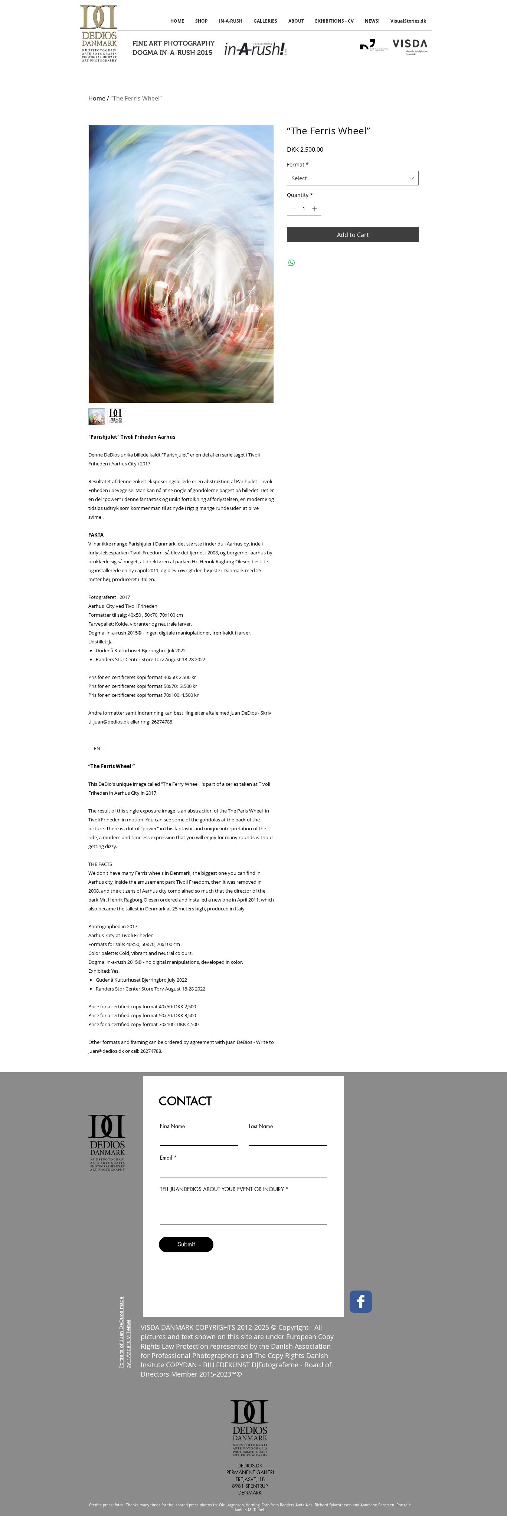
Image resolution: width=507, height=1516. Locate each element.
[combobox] (353, 178)
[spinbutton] (304, 208)
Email (166, 1157)
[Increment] (315, 208)
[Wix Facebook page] (361, 1302)
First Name (172, 1126)
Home (96, 98)
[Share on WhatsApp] (291, 262)
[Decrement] (292, 208)
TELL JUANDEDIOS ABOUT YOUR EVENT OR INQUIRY (222, 1189)
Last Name (261, 1126)
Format (298, 164)
